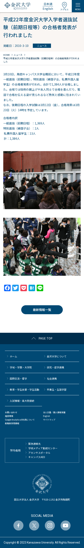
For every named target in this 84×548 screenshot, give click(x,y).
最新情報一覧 (42, 309)
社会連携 (52, 378)
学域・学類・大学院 (21, 367)
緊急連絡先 (34, 443)
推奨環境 (9, 415)
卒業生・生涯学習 (56, 389)
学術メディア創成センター (42, 448)
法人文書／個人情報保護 (54, 412)
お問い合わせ (11, 412)
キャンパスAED (36, 457)
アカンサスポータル (39, 452)
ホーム (13, 356)
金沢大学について (56, 356)
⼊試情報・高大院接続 (22, 400)
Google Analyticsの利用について (20, 419)
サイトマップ (49, 419)
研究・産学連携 (55, 367)
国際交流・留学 (18, 378)
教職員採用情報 (12, 423)
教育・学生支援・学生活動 (24, 389)
